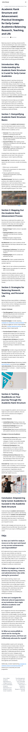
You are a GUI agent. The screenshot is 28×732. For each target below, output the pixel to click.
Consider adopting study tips (14, 326)
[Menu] (25, 2)
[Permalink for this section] (13, 76)
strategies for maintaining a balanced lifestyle (13, 322)
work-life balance (6, 364)
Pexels (19, 205)
